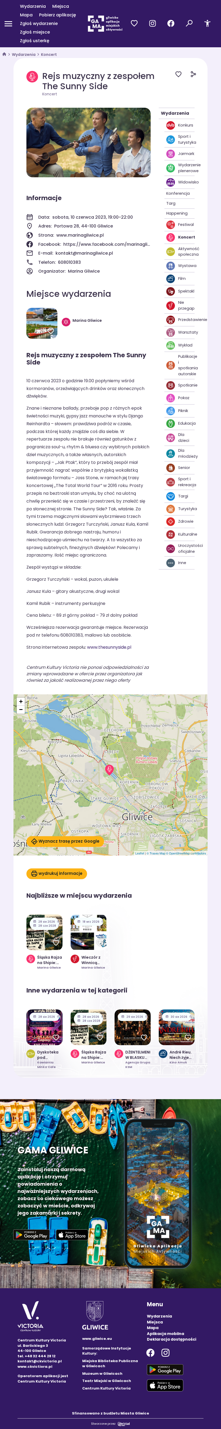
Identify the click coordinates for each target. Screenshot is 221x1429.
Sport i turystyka (186, 139)
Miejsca (60, 6)
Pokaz (183, 397)
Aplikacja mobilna (165, 1333)
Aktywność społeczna (186, 251)
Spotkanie (186, 385)
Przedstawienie (186, 319)
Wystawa (186, 265)
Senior (184, 467)
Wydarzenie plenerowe (186, 168)
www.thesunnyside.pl (109, 647)
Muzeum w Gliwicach (102, 1373)
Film (182, 278)
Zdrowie (186, 521)
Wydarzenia (33, 6)
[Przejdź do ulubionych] (134, 23)
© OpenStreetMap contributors (186, 853)
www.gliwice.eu (97, 1338)
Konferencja (178, 193)
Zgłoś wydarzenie (39, 23)
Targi (183, 496)
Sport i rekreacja (186, 482)
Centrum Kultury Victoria (106, 1388)
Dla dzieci (183, 437)
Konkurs (185, 125)
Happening (177, 213)
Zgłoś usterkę (34, 41)
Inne (182, 562)
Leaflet (139, 853)
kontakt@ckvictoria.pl (40, 1361)
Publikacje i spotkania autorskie (186, 365)
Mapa (26, 15)
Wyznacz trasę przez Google (69, 841)
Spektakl (186, 291)
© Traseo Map (156, 853)
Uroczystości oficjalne (186, 548)
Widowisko (186, 182)
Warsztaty (186, 332)
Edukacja (186, 423)
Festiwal (186, 224)
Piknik (183, 410)
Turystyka (186, 508)
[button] (109, 770)
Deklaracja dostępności (171, 1339)
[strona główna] (4, 54)
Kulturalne (186, 534)
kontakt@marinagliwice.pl (84, 253)
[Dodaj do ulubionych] (182, 75)
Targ (170, 203)
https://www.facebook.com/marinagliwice (107, 244)
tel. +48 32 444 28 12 (37, 1356)
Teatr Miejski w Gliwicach (106, 1380)
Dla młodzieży (186, 453)
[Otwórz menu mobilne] (8, 23)
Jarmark (186, 153)
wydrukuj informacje (60, 873)
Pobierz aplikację (57, 15)
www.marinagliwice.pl (80, 235)
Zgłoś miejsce (35, 32)
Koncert (49, 54)
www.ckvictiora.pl (35, 1366)
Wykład (185, 345)
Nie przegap (186, 305)
